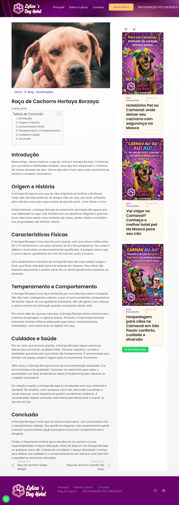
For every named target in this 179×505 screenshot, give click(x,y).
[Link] (28, 8)
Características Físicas (31, 126)
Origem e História (29, 122)
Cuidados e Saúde (29, 134)
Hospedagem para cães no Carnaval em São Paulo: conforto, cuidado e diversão (142, 328)
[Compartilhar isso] (126, 29)
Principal (63, 487)
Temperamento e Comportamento (39, 130)
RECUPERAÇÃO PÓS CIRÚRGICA (102, 491)
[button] (6, 499)
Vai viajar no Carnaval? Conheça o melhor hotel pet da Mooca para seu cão (141, 222)
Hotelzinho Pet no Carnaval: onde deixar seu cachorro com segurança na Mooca (142, 117)
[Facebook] (163, 490)
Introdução (25, 118)
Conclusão (25, 138)
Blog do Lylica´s (67, 491)
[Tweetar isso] (134, 29)
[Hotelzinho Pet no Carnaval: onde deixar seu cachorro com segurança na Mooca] (142, 34)
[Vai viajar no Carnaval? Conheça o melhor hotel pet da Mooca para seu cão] (142, 140)
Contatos (103, 487)
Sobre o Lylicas (83, 487)
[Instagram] (155, 490)
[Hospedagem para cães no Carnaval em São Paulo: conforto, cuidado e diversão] (142, 246)
